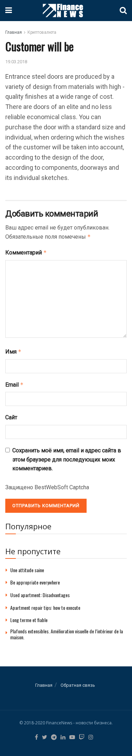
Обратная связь (78, 685)
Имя (13, 351)
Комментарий (26, 252)
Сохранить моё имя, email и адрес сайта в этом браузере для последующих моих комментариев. (66, 459)
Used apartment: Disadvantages (40, 595)
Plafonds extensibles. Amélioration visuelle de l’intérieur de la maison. (66, 634)
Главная (13, 32)
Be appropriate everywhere (35, 582)
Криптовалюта (41, 32)
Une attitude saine (27, 570)
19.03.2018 (16, 61)
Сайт (11, 417)
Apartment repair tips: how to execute (45, 607)
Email (14, 384)
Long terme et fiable (29, 619)
